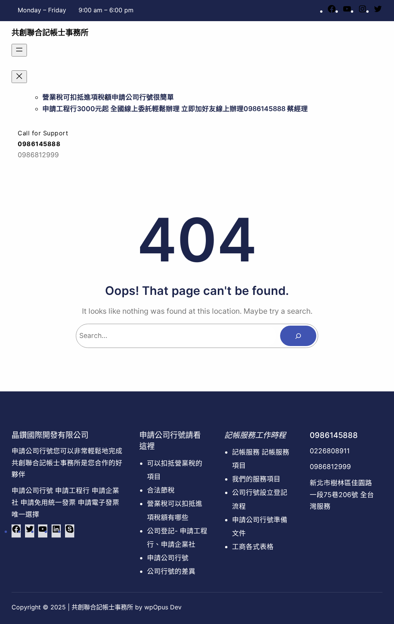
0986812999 (330, 467)
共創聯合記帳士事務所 (50, 32)
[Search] (298, 336)
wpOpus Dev (163, 607)
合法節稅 (161, 490)
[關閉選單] (19, 76)
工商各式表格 (253, 546)
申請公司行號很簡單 (143, 97)
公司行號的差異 (171, 571)
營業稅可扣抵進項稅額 (77, 97)
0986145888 (334, 435)
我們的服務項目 (256, 479)
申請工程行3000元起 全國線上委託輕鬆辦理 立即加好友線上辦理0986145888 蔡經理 (175, 109)
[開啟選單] (19, 50)
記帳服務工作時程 (255, 435)
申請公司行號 (168, 558)
